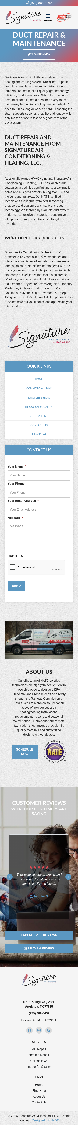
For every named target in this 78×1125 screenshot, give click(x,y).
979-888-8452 (40, 54)
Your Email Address (23, 500)
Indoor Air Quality (39, 406)
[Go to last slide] (10, 877)
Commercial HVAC (39, 388)
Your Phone (16, 483)
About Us (39, 1096)
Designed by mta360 (46, 1120)
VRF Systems (39, 415)
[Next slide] (68, 877)
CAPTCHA (15, 556)
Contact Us (39, 425)
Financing (39, 434)
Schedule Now (24, 752)
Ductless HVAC (39, 397)
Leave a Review (40, 948)
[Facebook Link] (29, 1030)
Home (39, 379)
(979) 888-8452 (40, 3)
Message (15, 517)
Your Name (17, 466)
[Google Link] (48, 1030)
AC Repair (39, 1049)
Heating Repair (39, 1054)
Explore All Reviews (39, 935)
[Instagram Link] (39, 1030)
